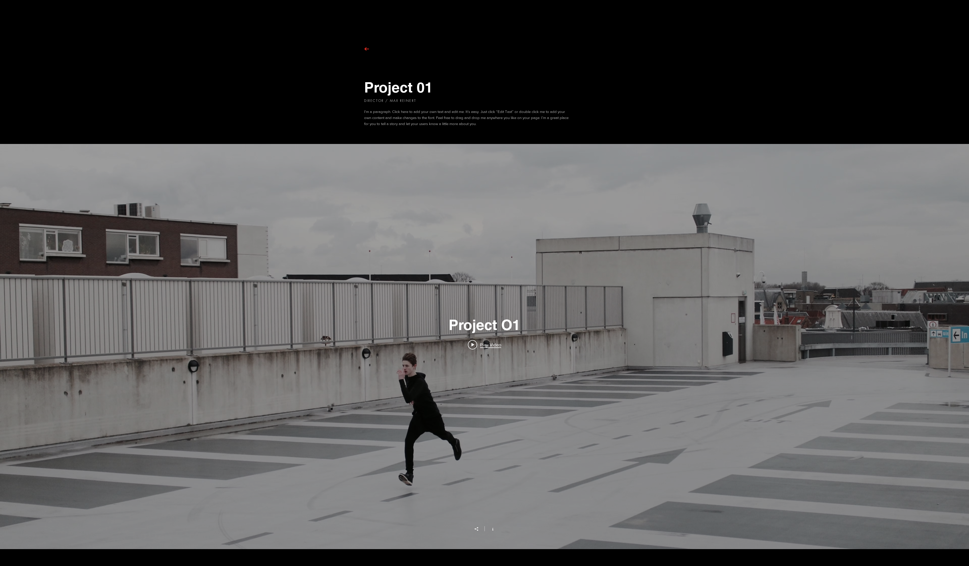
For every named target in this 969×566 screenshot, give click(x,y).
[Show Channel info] (490, 528)
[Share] (478, 528)
